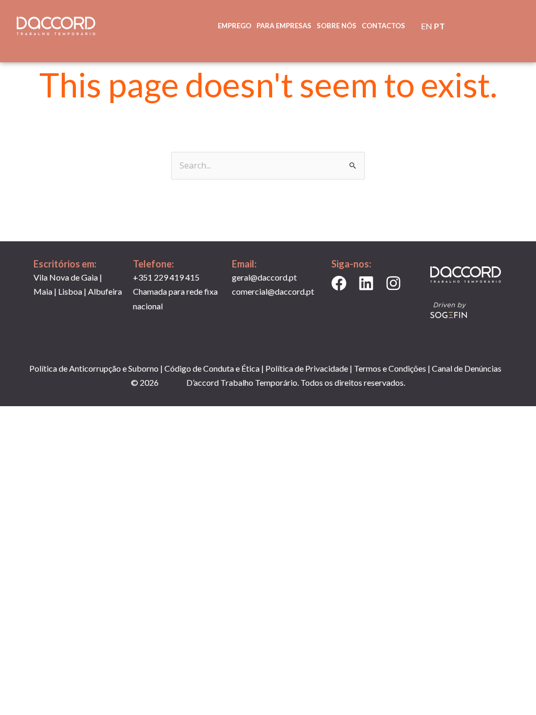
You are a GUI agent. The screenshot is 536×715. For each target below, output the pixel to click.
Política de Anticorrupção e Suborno (94, 368)
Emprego (234, 25)
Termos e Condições (390, 368)
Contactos (383, 25)
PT (439, 26)
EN (426, 26)
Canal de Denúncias (466, 368)
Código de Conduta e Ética (212, 368)
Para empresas (283, 25)
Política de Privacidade (306, 368)
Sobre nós (336, 25)
